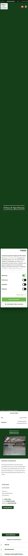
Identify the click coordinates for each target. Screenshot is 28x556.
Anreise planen (7, 507)
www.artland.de (12, 503)
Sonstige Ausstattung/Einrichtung (14, 554)
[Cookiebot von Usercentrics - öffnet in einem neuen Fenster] (20, 251)
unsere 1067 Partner (11, 258)
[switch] (24, 280)
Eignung (7, 544)
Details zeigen (20, 294)
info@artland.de (10, 501)
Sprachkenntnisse (9, 549)
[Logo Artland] (4, 6)
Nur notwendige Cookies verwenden (14, 304)
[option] (14, 446)
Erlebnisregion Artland (11, 1)
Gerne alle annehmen (14, 299)
